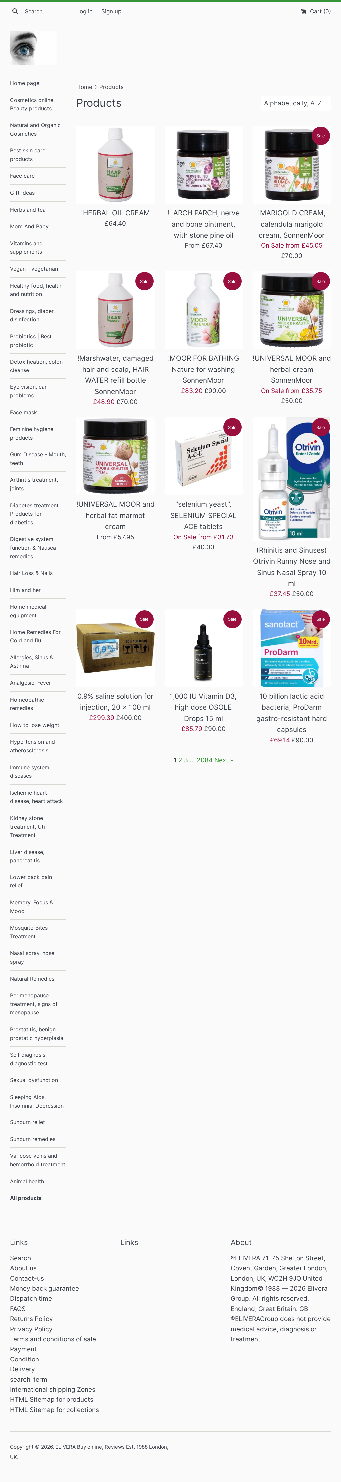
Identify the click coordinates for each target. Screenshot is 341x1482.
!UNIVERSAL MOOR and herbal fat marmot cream (115, 515)
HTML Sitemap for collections (54, 1410)
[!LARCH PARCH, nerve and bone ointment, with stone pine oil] (204, 165)
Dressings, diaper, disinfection (32, 315)
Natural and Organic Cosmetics (35, 129)
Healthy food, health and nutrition (35, 290)
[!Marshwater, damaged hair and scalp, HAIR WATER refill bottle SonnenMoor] (115, 310)
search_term (28, 1379)
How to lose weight (34, 725)
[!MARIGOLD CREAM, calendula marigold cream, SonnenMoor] (292, 165)
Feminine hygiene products (31, 433)
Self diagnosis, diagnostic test (29, 1059)
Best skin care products (27, 154)
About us (23, 1268)
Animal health (27, 1181)
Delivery (22, 1369)
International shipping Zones (52, 1389)
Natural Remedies (32, 978)
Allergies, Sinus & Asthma (31, 661)
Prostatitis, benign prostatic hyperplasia (36, 1033)
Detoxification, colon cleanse (36, 365)
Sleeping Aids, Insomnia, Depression (37, 1101)
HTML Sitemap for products (51, 1399)
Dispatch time (31, 1298)
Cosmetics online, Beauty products (32, 104)
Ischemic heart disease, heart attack (36, 797)
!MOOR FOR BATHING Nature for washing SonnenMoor (203, 369)
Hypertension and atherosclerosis (32, 746)
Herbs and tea (28, 209)
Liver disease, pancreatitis (27, 856)
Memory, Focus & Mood (31, 906)
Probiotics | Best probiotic (31, 340)
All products (26, 1198)
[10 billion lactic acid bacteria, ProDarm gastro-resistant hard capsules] (292, 648)
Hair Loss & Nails (31, 573)
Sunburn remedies (32, 1139)
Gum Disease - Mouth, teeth (38, 458)
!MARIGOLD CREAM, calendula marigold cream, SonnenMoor (292, 224)
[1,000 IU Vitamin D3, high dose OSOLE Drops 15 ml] (204, 648)
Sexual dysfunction (34, 1080)
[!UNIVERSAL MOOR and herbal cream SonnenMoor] (292, 310)
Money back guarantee (44, 1288)
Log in (84, 11)
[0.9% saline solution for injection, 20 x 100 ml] (115, 648)
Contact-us (27, 1278)
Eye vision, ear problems (28, 391)
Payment (23, 1349)
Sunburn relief (27, 1122)
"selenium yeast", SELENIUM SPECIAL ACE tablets (203, 515)
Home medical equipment (28, 610)
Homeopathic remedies (27, 704)
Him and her (25, 590)
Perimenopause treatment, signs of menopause (34, 1004)
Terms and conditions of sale (53, 1339)
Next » (223, 760)
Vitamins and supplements (26, 247)
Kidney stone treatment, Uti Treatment (27, 826)
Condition (24, 1359)
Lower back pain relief (31, 881)
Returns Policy (31, 1319)
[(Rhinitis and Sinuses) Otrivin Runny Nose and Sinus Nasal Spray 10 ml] (292, 479)
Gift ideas (22, 192)
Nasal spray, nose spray (32, 957)
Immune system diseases (29, 771)
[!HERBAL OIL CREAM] (115, 165)
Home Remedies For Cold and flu (35, 636)
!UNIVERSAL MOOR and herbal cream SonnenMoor (292, 369)
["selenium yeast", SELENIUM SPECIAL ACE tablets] (204, 456)
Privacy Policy (31, 1329)
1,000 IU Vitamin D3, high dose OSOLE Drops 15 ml (203, 707)
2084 (205, 760)
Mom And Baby (29, 226)
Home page (24, 83)
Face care (22, 175)
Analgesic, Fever (30, 682)
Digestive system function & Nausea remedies (33, 547)
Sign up (111, 11)
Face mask (23, 412)
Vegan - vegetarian (34, 268)
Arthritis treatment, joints (34, 484)
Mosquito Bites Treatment (29, 932)
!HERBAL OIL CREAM (115, 213)
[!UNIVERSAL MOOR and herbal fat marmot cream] (115, 456)
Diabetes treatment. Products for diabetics (35, 514)
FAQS (18, 1309)
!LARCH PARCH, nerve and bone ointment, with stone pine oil (203, 224)
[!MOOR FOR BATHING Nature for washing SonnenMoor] (204, 310)
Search (20, 1258)
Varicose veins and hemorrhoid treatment (37, 1160)
